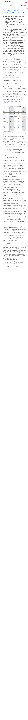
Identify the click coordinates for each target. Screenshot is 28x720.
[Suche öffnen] (21, 2)
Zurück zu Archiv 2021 (8, 5)
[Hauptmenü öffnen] (2, 2)
